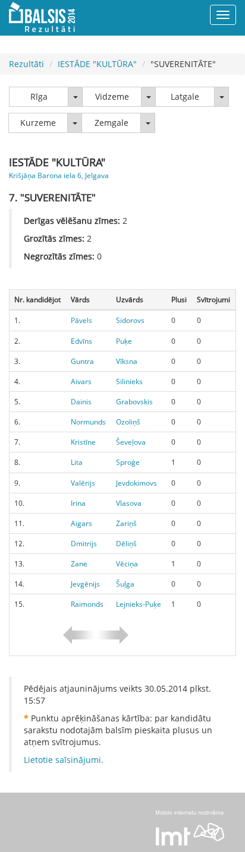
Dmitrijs (84, 544)
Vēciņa (127, 564)
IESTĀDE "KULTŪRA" (97, 63)
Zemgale (111, 122)
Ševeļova (131, 442)
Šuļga (125, 584)
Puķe (124, 341)
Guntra (82, 361)
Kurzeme (38, 122)
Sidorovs (130, 320)
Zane (79, 564)
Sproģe (128, 462)
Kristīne (83, 442)
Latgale (185, 96)
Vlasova (129, 503)
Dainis (81, 402)
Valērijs (83, 483)
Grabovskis (134, 402)
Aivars (81, 381)
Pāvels (81, 320)
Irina (78, 503)
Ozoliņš (128, 422)
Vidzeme (112, 96)
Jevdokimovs (136, 483)
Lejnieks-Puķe (138, 604)
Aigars (81, 523)
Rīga (39, 96)
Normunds (88, 422)
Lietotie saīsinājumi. (63, 759)
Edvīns (81, 341)
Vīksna (126, 361)
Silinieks (129, 381)
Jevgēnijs (85, 584)
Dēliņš (126, 544)
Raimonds (87, 604)
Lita (77, 462)
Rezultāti (26, 63)
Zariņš (126, 523)
